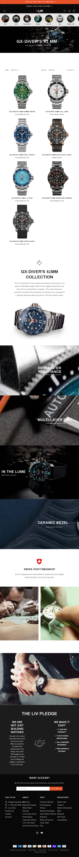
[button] (4, 11)
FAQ (41, 826)
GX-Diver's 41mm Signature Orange (57, 198)
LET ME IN (56, 788)
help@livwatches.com (16, 802)
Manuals (60, 814)
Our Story (26, 802)
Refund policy (32, 850)
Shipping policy (64, 850)
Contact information (40, 852)
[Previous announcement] (4, 6)
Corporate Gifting (29, 820)
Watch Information (64, 808)
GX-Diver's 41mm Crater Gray (22, 241)
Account (8, 817)
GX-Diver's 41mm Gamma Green (22, 111)
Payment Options (46, 802)
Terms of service (53, 850)
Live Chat (12, 808)
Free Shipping (45, 805)
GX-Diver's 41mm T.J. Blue (22, 198)
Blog (59, 811)
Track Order (44, 823)
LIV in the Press (29, 823)
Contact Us (9, 811)
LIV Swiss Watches (20, 850)
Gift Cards (61, 817)
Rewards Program (29, 805)
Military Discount (46, 820)
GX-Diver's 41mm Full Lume (57, 111)
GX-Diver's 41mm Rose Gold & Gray (57, 155)
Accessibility (62, 820)
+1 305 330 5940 (14, 805)
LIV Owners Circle (29, 814)
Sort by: (43, 70)
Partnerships (27, 817)
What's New (27, 808)
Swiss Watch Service (48, 814)
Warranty (43, 817)
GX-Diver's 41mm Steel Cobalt (22, 155)
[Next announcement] (75, 6)
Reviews (26, 811)
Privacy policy (42, 850)
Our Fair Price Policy (30, 826)
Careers (8, 814)
